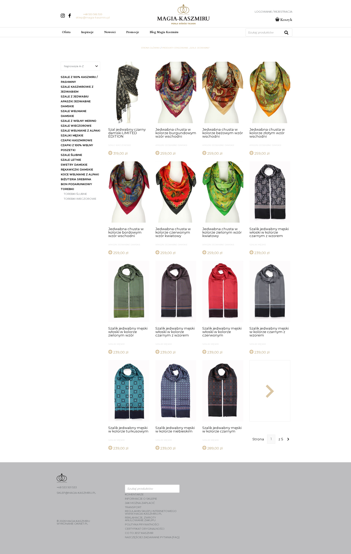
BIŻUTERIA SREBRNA (76, 179)
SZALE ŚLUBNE (71, 154)
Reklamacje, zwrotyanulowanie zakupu (140, 519)
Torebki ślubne (75, 193)
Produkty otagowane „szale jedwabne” (186, 48)
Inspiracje (87, 32)
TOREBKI (67, 189)
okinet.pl (81, 523)
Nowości (110, 32)
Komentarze (134, 494)
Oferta (66, 32)
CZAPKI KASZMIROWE (76, 140)
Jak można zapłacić (140, 503)
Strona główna (150, 48)
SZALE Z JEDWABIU (75, 96)
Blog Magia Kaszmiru (164, 32)
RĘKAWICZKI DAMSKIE (77, 169)
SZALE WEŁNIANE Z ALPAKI (80, 130)
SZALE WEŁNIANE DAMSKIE (73, 113)
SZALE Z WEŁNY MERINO (78, 120)
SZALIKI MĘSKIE (72, 135)
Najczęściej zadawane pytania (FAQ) (152, 537)
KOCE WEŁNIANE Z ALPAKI (80, 174)
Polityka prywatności (142, 524)
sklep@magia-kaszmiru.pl (93, 17)
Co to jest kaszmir (139, 533)
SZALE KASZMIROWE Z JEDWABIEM (77, 89)
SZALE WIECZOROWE (76, 125)
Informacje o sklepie (141, 498)
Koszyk (285, 19)
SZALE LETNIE (71, 159)
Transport (133, 507)
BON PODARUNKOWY (76, 184)
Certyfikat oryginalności (144, 528)
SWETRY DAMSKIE (74, 164)
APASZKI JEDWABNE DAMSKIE (76, 104)
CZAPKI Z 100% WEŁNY (77, 145)
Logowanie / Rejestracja (273, 11)
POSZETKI (68, 150)
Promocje (132, 32)
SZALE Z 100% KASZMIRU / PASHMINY (79, 79)
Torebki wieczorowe (80, 198)
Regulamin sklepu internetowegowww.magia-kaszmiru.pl (151, 512)
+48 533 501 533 (92, 14)
